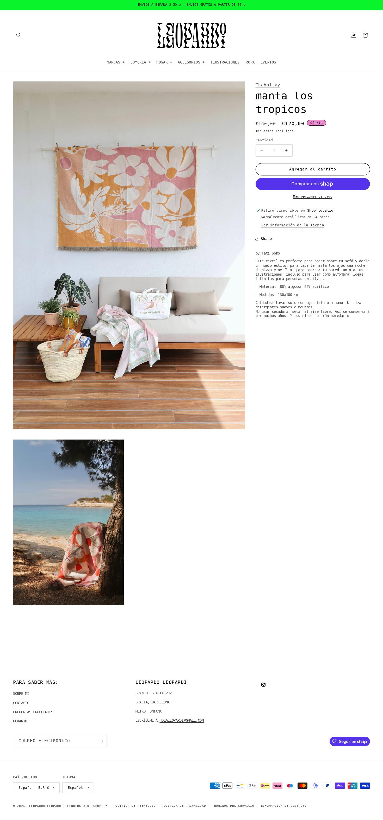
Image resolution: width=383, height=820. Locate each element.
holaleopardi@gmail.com (181, 721)
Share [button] (266, 239)
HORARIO (20, 721)
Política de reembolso (135, 805)
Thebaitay (268, 84)
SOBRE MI (21, 694)
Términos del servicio (233, 805)
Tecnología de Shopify (86, 806)
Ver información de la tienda (292, 225)
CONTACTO (21, 703)
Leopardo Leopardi (46, 806)
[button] (18, 35)
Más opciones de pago (312, 196)
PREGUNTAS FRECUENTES (33, 712)
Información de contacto (284, 805)
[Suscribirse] (101, 741)
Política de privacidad (184, 805)
